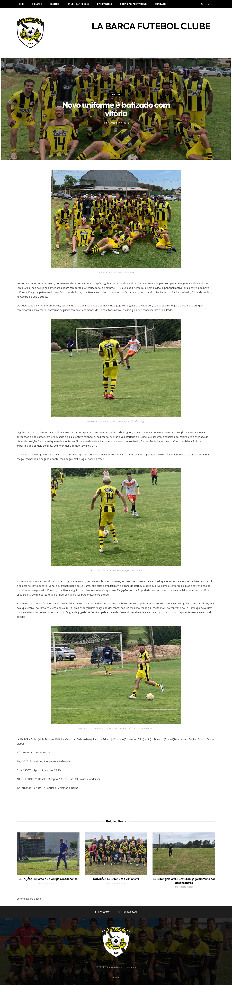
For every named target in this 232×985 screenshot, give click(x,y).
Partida (116, 94)
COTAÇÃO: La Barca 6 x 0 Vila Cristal (116, 879)
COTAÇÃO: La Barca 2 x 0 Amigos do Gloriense (48, 879)
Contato (160, 4)
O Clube (37, 4)
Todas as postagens (133, 4)
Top (116, 977)
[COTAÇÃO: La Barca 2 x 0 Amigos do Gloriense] (48, 853)
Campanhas (104, 4)
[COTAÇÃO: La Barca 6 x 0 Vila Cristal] (116, 853)
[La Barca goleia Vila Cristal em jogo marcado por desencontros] (184, 853)
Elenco (55, 4)
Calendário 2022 (78, 4)
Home (20, 4)
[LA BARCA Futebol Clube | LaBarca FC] (30, 33)
